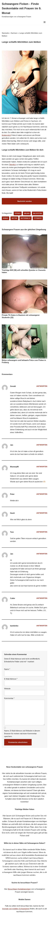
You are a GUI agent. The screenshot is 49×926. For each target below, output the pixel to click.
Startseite (5, 33)
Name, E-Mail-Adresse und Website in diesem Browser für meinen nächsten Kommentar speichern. (22, 733)
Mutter (14, 218)
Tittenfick (12, 165)
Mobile (5, 218)
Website (7, 689)
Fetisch (17, 213)
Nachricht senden (24, 201)
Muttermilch (6, 135)
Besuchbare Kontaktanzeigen (19, 889)
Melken (26, 213)
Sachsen (14, 33)
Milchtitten (37, 213)
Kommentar (9, 698)
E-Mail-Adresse (10, 679)
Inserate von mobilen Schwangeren (15, 909)
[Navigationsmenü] (44, 22)
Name (7, 669)
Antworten (41, 386)
